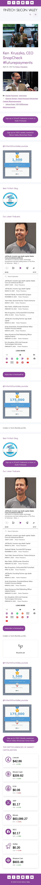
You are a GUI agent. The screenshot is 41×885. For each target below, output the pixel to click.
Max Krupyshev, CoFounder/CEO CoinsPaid (19, 313)
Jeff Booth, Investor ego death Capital (17, 289)
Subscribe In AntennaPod (14, 374)
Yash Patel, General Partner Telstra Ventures (20, 301)
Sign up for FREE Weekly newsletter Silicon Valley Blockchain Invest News (20, 739)
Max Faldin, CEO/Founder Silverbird (17, 307)
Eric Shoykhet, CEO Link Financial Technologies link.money (16, 343)
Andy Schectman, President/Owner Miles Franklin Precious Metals (19, 327)
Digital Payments (11, 96)
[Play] (20, 81)
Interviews (23, 96)
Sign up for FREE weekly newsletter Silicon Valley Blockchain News (20, 134)
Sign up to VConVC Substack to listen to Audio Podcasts (20, 119)
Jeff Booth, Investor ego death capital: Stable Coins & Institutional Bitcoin (20, 282)
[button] (30, 14)
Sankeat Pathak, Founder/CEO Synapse (18, 295)
